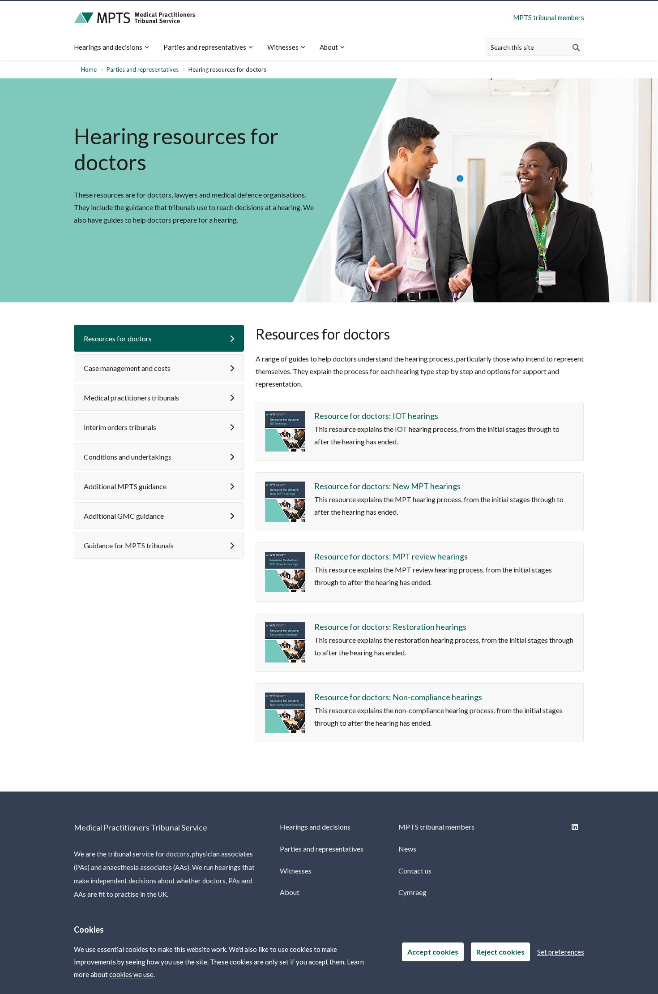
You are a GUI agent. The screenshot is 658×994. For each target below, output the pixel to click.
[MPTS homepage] (135, 18)
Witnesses (283, 47)
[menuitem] (115, 47)
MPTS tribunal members (548, 17)
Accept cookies (432, 951)
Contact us (415, 870)
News (407, 848)
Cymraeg (412, 892)
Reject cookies (500, 951)
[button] (159, 338)
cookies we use (131, 974)
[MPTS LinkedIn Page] (574, 826)
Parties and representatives (204, 47)
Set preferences (560, 952)
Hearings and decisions (108, 47)
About (329, 47)
